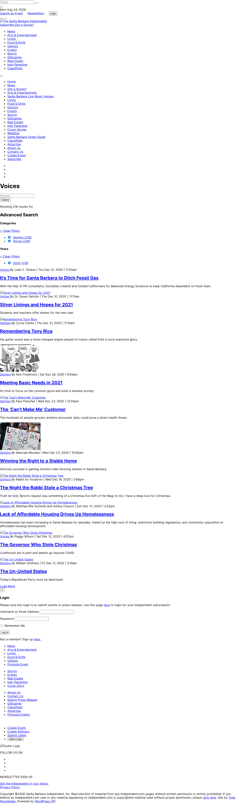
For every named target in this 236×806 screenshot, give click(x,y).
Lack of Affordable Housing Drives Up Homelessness (57, 514)
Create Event (16, 155)
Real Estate (15, 61)
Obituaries (14, 57)
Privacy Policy (10, 787)
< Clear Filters (10, 231)
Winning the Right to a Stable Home (38, 460)
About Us (13, 148)
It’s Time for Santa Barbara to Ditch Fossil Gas (49, 278)
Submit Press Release (22, 700)
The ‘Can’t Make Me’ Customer (33, 409)
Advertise (14, 144)
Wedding (13, 133)
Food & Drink (16, 42)
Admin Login (15, 739)
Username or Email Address (19, 611)
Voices (5, 269)
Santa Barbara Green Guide (26, 137)
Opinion (12, 46)
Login (53, 13)
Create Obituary (18, 731)
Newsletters (35, 13)
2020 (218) (20, 263)
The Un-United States (23, 571)
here (107, 605)
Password (7, 618)
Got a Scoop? (24, 25)
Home (11, 81)
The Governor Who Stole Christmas (38, 544)
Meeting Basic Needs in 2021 (31, 382)
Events (12, 50)
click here (209, 797)
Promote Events (18, 714)
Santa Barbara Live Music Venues (30, 96)
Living (11, 39)
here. (37, 639)
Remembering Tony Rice (26, 331)
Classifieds (14, 68)
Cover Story (15, 686)
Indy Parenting (17, 64)
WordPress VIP (45, 801)
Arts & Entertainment (22, 35)
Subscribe (7, 25)
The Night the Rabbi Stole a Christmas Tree (46, 487)
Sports (12, 53)
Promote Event (17, 664)
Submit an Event (11, 13)
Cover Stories (17, 129)
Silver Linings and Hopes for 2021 (36, 304)
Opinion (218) (22, 237)
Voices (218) (21, 241)
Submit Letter (16, 735)
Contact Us (15, 151)
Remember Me (14, 625)
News (11, 31)
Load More (7, 586)
